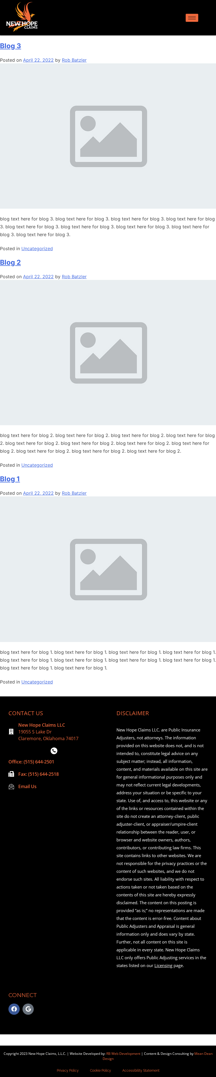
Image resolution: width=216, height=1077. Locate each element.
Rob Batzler (74, 60)
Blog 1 (10, 479)
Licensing (163, 965)
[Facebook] (14, 1009)
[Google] (28, 1009)
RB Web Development (123, 1053)
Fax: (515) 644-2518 (38, 774)
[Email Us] (11, 786)
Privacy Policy (68, 1071)
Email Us (27, 786)
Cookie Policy (100, 1071)
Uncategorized (37, 248)
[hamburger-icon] (192, 18)
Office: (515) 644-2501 (31, 762)
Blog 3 (10, 46)
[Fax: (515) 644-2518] (11, 774)
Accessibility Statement (140, 1071)
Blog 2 (10, 262)
